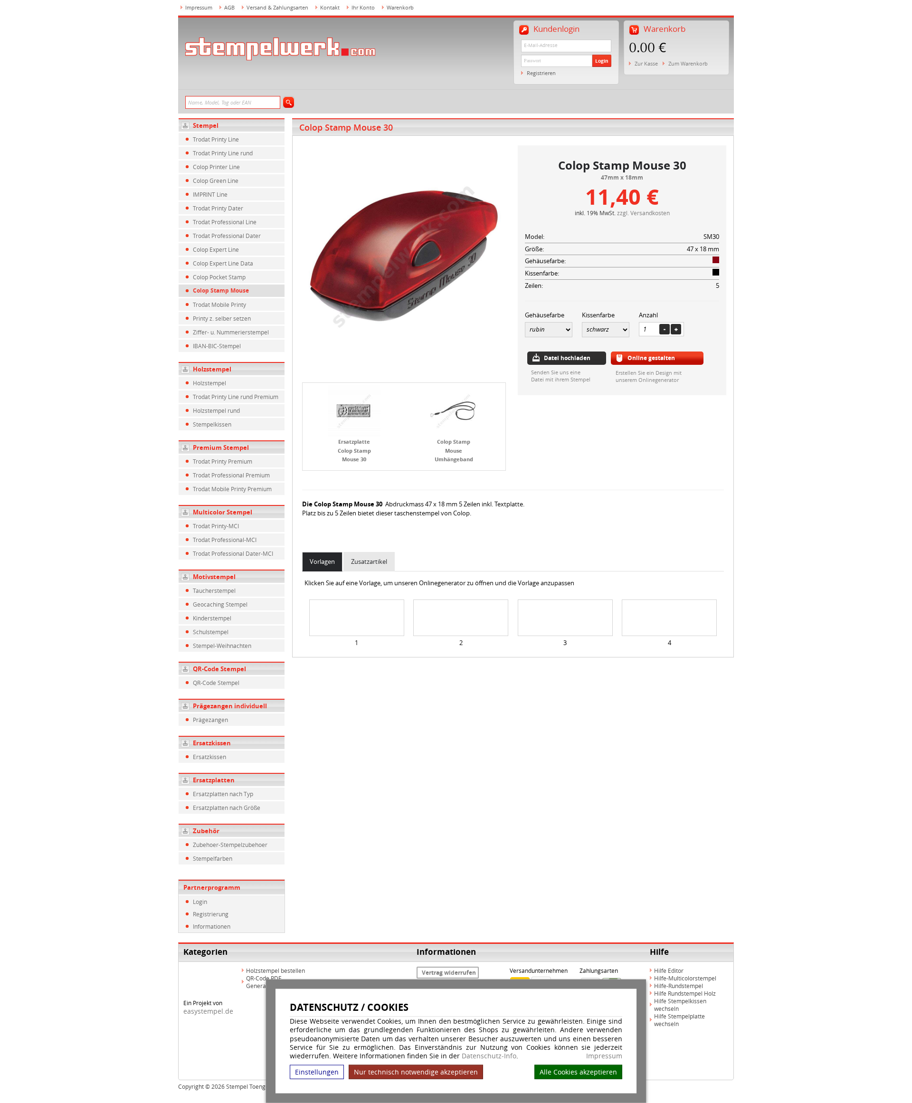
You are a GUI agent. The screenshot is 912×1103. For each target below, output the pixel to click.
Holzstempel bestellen (275, 970)
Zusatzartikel (369, 561)
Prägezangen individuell (230, 706)
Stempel (205, 125)
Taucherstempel (214, 590)
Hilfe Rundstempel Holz (685, 993)
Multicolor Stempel (222, 512)
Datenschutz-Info (489, 1055)
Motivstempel (214, 576)
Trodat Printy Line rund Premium (235, 396)
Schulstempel (210, 632)
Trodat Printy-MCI (216, 526)
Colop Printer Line (216, 167)
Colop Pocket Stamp (219, 277)
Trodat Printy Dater (218, 208)
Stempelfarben (212, 858)
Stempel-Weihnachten (222, 645)
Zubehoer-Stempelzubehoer (230, 844)
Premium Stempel (221, 447)
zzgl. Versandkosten (643, 213)
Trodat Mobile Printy (219, 304)
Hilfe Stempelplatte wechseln (679, 1019)
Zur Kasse (646, 63)
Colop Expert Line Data (223, 263)
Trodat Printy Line (216, 139)
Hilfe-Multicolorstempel (685, 978)
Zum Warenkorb (688, 63)
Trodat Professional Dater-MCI (233, 553)
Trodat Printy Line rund (223, 153)
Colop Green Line (215, 180)
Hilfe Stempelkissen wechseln (680, 1004)
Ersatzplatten (214, 780)
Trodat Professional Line (224, 222)
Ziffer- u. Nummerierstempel (231, 332)
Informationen (211, 926)
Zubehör (206, 831)
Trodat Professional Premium (231, 475)
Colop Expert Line (216, 249)
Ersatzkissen (212, 743)
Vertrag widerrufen (449, 973)
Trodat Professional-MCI (224, 539)
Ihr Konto (363, 7)
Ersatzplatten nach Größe (226, 807)
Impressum (604, 1056)
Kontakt (330, 7)
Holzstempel (212, 369)
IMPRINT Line (210, 194)
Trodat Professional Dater (227, 235)
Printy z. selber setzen (222, 318)
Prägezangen (210, 719)
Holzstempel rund (216, 410)
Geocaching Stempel (220, 604)
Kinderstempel (212, 618)
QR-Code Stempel (219, 669)
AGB (229, 7)
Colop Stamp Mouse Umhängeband (454, 450)
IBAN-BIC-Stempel (217, 346)
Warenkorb (400, 7)
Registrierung (210, 914)
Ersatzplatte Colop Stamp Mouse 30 (354, 450)
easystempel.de (208, 1011)
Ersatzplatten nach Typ (223, 794)
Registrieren (541, 72)
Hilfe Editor (669, 970)
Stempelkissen (212, 424)
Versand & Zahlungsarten (277, 7)
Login (601, 60)
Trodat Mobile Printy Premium (232, 489)
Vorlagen (322, 561)
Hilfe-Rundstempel (678, 985)
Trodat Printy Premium (222, 461)
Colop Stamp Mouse (221, 290)
